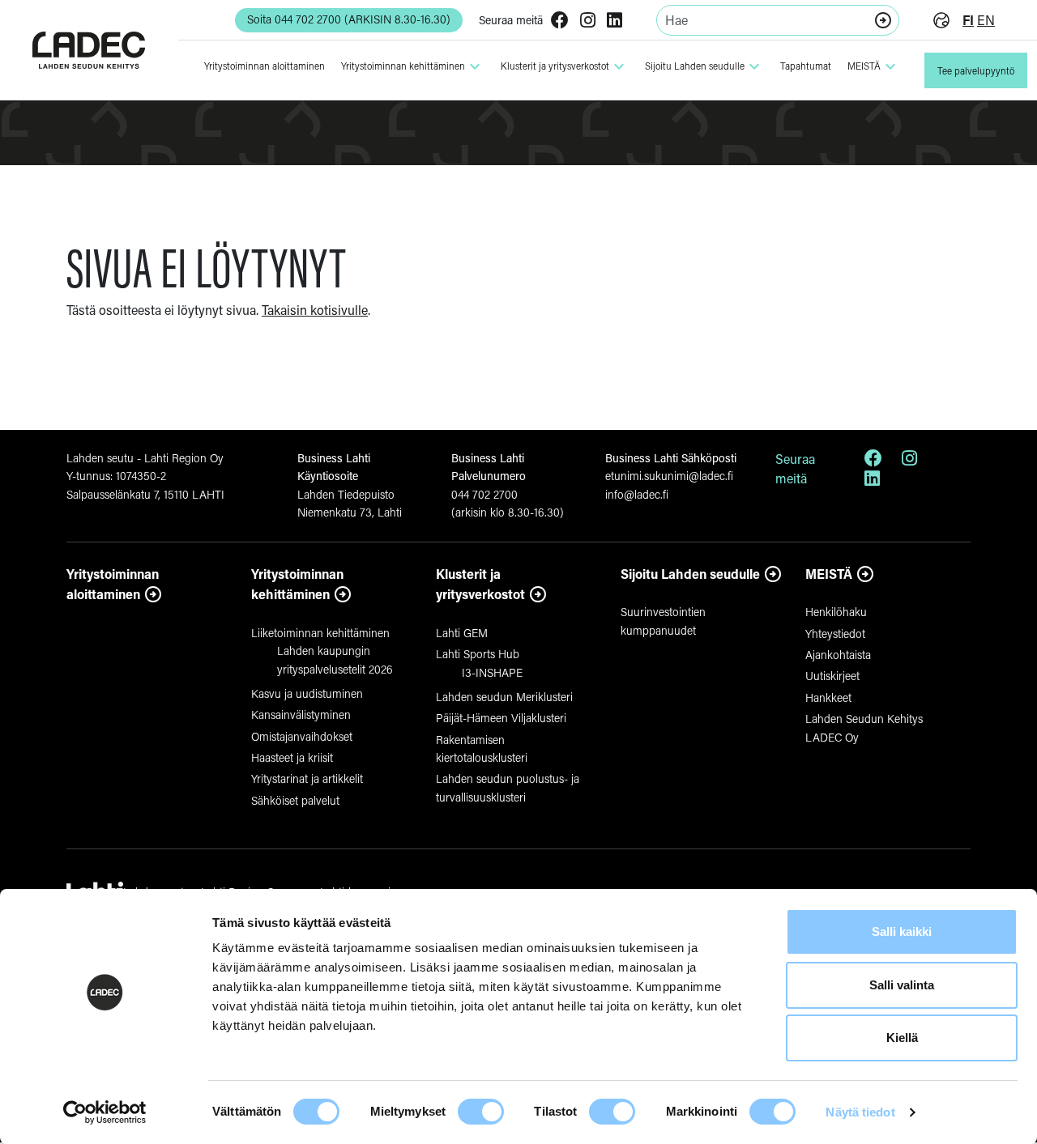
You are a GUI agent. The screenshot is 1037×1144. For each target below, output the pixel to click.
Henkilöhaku (836, 611)
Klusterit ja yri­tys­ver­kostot (565, 66)
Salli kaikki (902, 931)
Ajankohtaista (838, 654)
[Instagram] (587, 21)
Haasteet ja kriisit (292, 757)
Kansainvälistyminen (301, 714)
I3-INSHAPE (492, 672)
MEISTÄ (873, 66)
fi (968, 19)
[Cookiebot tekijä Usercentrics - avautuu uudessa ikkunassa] (105, 1112)
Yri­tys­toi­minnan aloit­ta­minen (264, 66)
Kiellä (902, 1037)
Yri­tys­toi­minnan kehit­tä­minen (412, 66)
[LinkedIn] (614, 21)
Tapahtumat (805, 66)
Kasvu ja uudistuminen (307, 693)
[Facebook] (560, 21)
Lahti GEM (462, 632)
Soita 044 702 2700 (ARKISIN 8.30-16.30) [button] (348, 19)
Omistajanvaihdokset (301, 736)
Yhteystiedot (835, 633)
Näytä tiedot (860, 1112)
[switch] (481, 1112)
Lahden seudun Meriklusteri (504, 696)
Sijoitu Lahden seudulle (704, 66)
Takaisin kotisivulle (315, 309)
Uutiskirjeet (832, 675)
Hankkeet (828, 697)
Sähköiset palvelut (295, 800)
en (986, 19)
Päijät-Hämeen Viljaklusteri (501, 717)
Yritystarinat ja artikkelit (307, 778)
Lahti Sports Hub (477, 653)
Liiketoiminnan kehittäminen (320, 632)
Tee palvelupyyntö (975, 71)
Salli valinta (901, 985)
